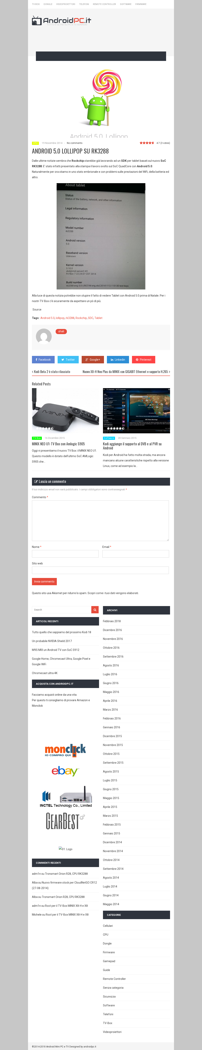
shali (61, 331)
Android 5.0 (47, 318)
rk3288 (70, 318)
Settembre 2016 (113, 656)
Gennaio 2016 (111, 727)
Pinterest (145, 359)
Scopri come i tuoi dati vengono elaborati (113, 593)
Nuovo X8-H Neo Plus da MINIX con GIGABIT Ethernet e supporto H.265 (125, 371)
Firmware (140, 4)
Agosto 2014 (111, 877)
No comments (74, 143)
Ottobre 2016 (111, 647)
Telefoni (84, 4)
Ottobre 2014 (111, 860)
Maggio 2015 (111, 798)
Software (125, 4)
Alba (35, 882)
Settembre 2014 (113, 868)
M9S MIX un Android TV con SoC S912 (55, 649)
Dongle (48, 4)
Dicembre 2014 (112, 842)
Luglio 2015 (110, 780)
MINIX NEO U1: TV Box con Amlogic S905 (58, 443)
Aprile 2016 (110, 700)
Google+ (95, 359)
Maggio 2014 (111, 904)
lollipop (60, 318)
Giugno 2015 (111, 789)
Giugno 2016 (111, 683)
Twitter (70, 359)
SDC (90, 318)
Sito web (37, 563)
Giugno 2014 (111, 895)
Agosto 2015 (111, 771)
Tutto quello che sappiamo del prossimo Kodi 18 (61, 632)
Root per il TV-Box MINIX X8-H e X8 (66, 905)
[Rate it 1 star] (141, 143)
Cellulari (108, 925)
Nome (36, 546)
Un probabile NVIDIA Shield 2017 (52, 641)
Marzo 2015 (110, 815)
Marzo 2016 (110, 709)
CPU (35, 143)
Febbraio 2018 (112, 621)
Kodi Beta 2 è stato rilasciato (52, 371)
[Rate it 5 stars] (153, 143)
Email (106, 546)
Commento (40, 497)
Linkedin (120, 359)
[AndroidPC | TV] (61, 22)
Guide (106, 970)
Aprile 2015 (110, 806)
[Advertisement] (104, 38)
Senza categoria (113, 987)
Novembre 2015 (113, 745)
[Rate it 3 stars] (147, 143)
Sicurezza (109, 996)
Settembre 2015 (113, 762)
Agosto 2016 (111, 665)
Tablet (98, 318)
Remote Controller (104, 4)
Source (36, 309)
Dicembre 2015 (112, 736)
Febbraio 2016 (112, 718)
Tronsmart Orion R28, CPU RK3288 (66, 873)
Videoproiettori (65, 4)
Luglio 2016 (110, 674)
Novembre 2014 (113, 851)
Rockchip (81, 318)
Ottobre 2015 (111, 753)
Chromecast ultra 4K (44, 673)
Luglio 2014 (110, 886)
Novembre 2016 (113, 638)
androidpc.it (89, 1046)
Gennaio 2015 (111, 833)
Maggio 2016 (111, 692)
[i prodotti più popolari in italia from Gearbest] (65, 828)
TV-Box (36, 4)
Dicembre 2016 (112, 630)
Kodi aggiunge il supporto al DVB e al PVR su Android (132, 446)
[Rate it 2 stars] (144, 143)
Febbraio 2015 (112, 824)
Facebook (45, 359)
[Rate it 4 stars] (150, 143)
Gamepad (109, 961)
